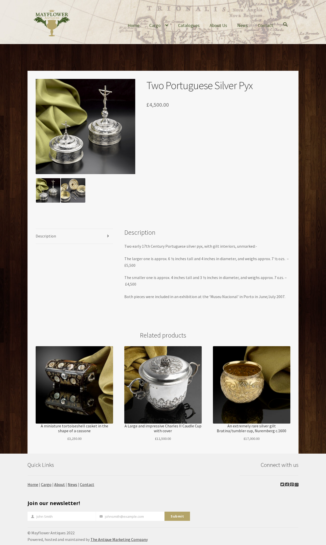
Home (133, 25)
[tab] (74, 236)
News (242, 25)
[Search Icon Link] (285, 29)
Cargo (155, 25)
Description (46, 236)
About (59, 484)
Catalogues (189, 25)
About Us (218, 25)
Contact (265, 25)
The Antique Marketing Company (119, 539)
